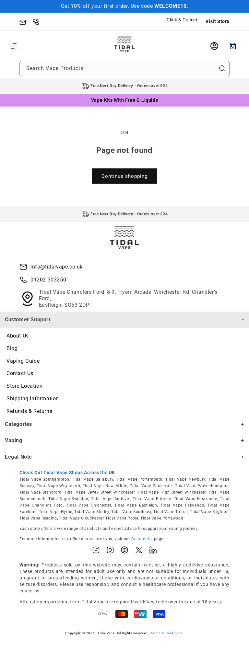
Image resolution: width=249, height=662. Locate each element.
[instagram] (110, 551)
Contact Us (19, 373)
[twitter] (139, 551)
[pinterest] (124, 551)
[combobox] (124, 68)
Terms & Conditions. (167, 633)
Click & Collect (182, 19)
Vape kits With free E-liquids (124, 100)
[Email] (25, 21)
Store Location (24, 386)
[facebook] (96, 551)
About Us (17, 336)
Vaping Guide (23, 361)
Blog (12, 348)
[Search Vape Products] (222, 68)
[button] (13, 46)
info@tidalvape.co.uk (56, 267)
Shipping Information (32, 398)
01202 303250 (48, 280)
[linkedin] (153, 551)
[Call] (38, 21)
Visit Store (218, 21)
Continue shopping (124, 176)
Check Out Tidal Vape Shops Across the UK (67, 472)
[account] (214, 46)
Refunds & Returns (29, 411)
